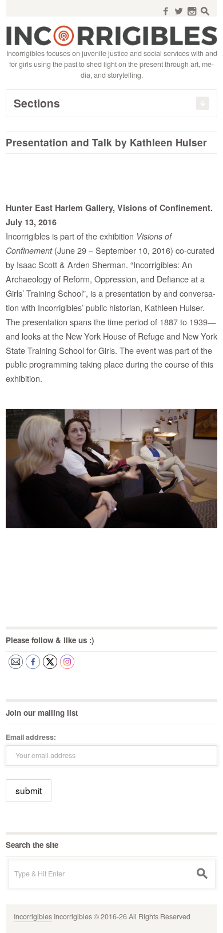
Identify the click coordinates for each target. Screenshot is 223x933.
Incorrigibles (33, 916)
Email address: (31, 737)
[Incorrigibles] (111, 35)
